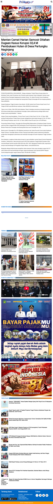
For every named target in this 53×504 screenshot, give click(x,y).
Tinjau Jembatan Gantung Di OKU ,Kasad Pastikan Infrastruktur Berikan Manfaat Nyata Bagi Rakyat (26, 250)
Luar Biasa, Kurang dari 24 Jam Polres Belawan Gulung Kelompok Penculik (26, 178)
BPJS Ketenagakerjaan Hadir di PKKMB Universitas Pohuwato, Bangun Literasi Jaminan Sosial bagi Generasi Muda (8, 273)
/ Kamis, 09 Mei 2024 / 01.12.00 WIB (11, 52)
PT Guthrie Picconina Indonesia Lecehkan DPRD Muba (26, 202)
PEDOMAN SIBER (28, 494)
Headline (6, 36)
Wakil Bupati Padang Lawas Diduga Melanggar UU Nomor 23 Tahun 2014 (27, 462)
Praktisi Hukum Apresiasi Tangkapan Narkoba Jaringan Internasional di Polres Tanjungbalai (8, 179)
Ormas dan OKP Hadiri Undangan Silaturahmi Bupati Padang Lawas (43, 272)
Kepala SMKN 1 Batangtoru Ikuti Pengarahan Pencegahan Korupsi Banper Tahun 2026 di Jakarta (26, 273)
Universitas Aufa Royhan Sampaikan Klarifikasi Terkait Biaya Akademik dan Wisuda (43, 250)
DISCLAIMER (21, 496)
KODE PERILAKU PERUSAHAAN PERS (23, 498)
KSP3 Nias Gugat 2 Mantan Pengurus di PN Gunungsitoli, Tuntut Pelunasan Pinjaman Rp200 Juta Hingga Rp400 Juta (28, 428)
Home (2, 36)
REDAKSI (20, 494)
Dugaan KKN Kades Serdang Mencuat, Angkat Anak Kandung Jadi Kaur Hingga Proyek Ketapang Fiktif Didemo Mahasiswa (29, 454)
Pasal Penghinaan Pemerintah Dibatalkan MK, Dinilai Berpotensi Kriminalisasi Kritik (8, 250)
